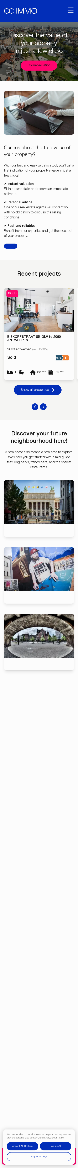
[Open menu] (70, 10)
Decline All (55, 1146)
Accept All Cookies (22, 1146)
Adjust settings (39, 1156)
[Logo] (20, 11)
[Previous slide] (35, 406)
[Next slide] (43, 406)
